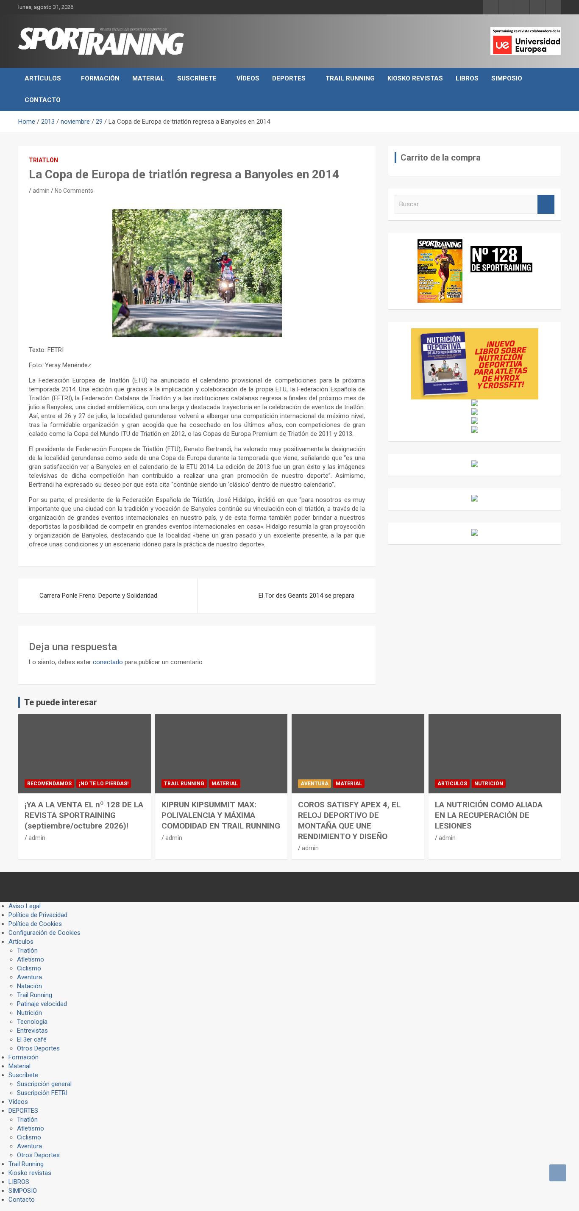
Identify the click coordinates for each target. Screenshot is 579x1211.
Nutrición (488, 784)
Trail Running (350, 78)
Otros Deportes (38, 1048)
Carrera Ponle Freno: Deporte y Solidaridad (98, 595)
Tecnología (32, 1021)
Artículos (43, 78)
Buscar (545, 204)
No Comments (74, 190)
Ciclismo (29, 968)
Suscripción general (44, 1084)
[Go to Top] (557, 1172)
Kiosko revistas (415, 78)
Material (148, 78)
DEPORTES (289, 78)
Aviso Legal (24, 906)
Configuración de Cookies (44, 933)
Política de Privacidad (37, 915)
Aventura (314, 784)
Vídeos (248, 78)
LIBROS (467, 78)
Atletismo (30, 959)
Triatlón (43, 160)
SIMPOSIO (506, 78)
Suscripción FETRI (42, 1093)
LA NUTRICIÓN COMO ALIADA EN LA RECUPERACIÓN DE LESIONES (489, 815)
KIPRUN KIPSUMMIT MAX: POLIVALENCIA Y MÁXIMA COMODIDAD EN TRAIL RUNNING (220, 815)
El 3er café (32, 1039)
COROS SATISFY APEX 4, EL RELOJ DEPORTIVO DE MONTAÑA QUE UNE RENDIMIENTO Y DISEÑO (349, 820)
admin (41, 190)
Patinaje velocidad (42, 1004)
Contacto (43, 100)
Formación (100, 78)
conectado (108, 662)
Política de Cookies (35, 924)
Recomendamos (49, 784)
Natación (29, 986)
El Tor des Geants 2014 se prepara (306, 595)
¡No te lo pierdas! (103, 784)
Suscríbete (197, 78)
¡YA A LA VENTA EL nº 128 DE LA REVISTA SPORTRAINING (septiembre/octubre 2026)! (84, 815)
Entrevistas (32, 1030)
